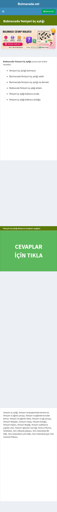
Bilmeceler (49, 11)
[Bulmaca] (28, 38)
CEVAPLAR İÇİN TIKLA (29, 251)
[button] (3, 11)
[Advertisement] (28, 131)
